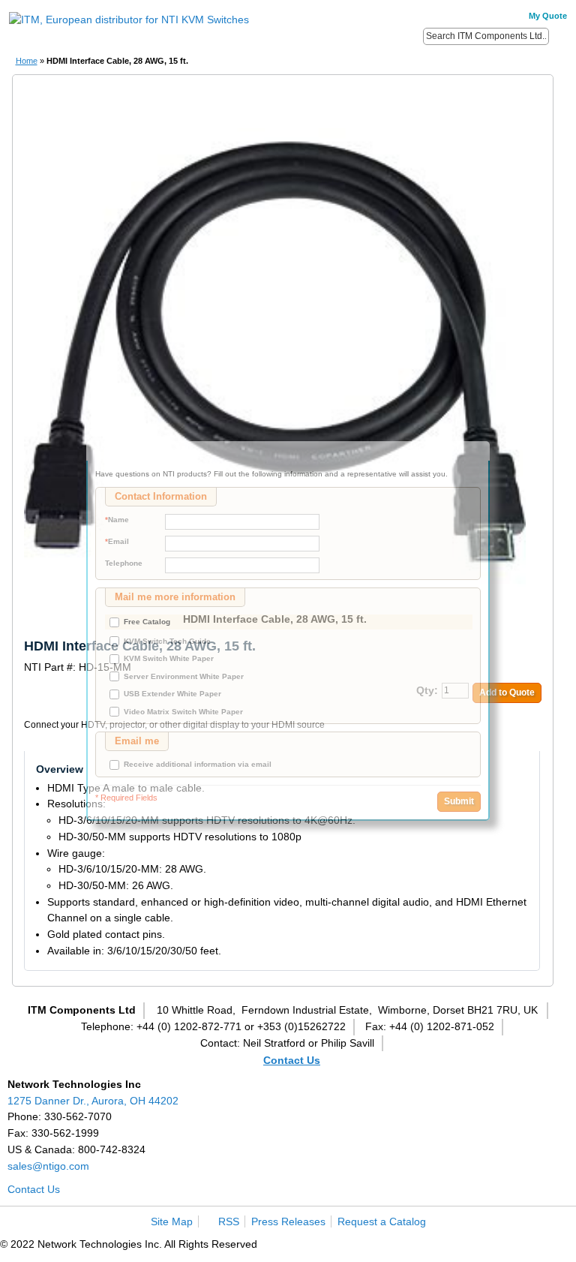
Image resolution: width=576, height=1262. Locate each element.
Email (117, 541)
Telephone (123, 563)
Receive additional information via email (198, 764)
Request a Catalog (382, 1221)
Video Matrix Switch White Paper (183, 712)
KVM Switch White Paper (169, 658)
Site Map (172, 1221)
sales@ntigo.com (48, 1166)
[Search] (559, 36)
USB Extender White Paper (172, 694)
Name (117, 519)
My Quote (548, 15)
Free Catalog (147, 621)
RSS (228, 1221)
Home (27, 60)
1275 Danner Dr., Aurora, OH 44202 (93, 1101)
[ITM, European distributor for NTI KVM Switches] (129, 20)
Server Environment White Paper (184, 676)
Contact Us (291, 1060)
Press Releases (288, 1221)
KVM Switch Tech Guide (167, 641)
